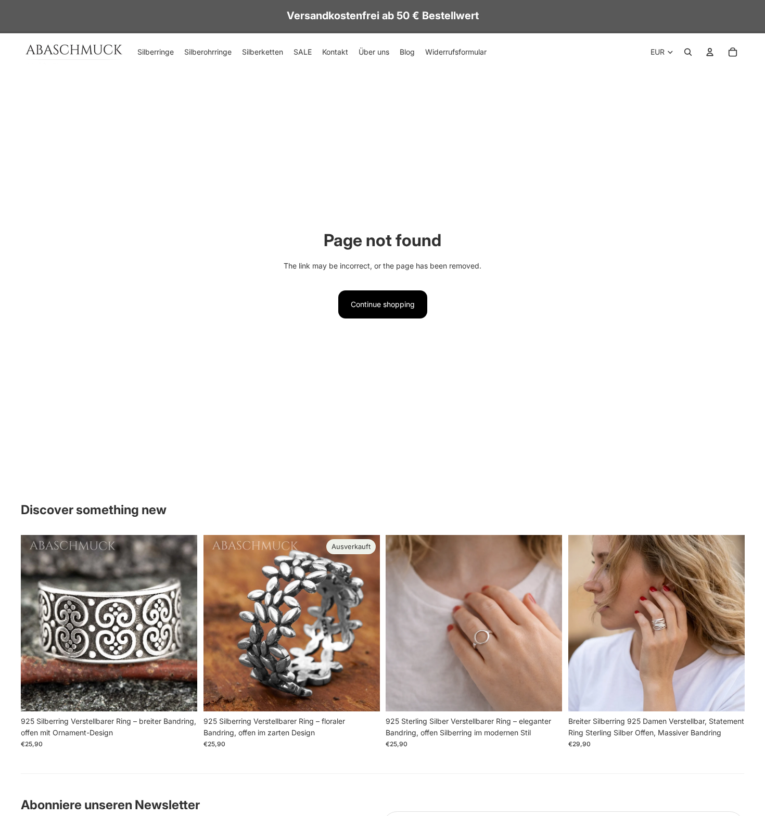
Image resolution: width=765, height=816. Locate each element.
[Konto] (709, 52)
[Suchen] (688, 52)
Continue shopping (383, 304)
